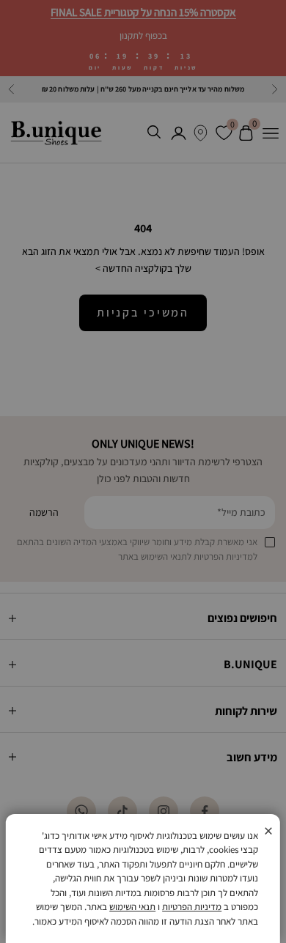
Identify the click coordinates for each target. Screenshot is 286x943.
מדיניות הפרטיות (191, 907)
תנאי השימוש (132, 907)
